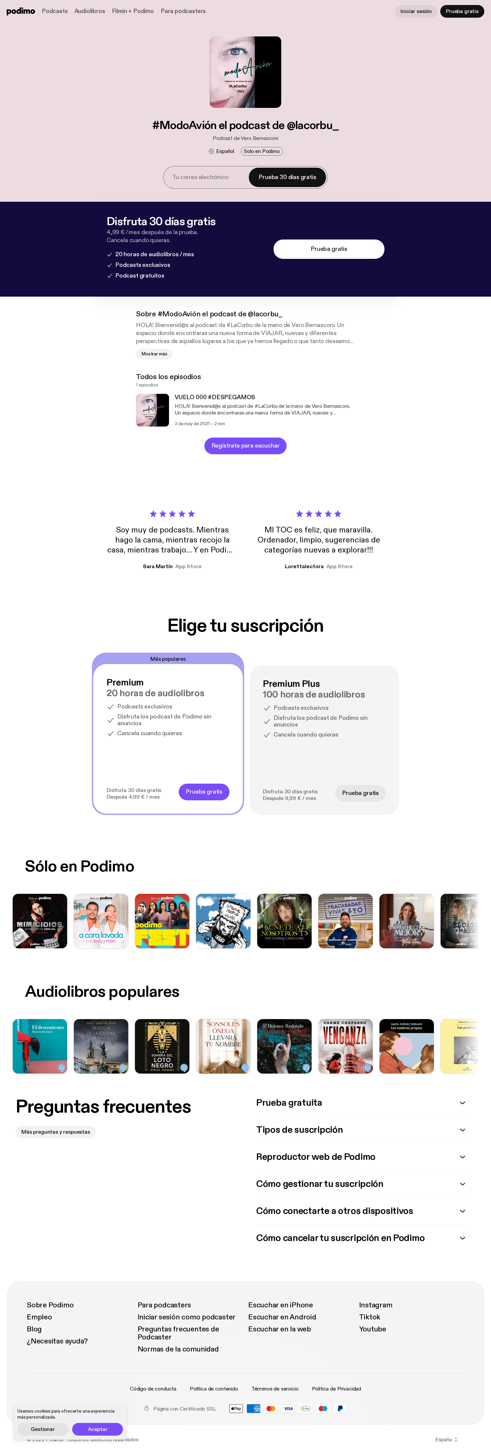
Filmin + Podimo (133, 11)
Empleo (39, 1317)
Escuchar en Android (282, 1317)
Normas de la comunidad (178, 1349)
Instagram (375, 1305)
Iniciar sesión (416, 11)
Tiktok (370, 1317)
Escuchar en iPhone (280, 1305)
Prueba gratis (462, 11)
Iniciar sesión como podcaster (187, 1317)
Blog (34, 1329)
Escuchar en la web (279, 1329)
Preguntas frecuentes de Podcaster (178, 1333)
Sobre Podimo (50, 1305)
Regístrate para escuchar (245, 446)
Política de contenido (214, 1389)
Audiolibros (89, 11)
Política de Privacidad (336, 1389)
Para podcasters (183, 11)
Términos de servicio (275, 1389)
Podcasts (55, 11)
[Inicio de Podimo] (21, 11)
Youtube (372, 1329)
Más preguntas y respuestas (55, 1132)
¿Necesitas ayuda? (57, 1341)
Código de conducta (153, 1389)
